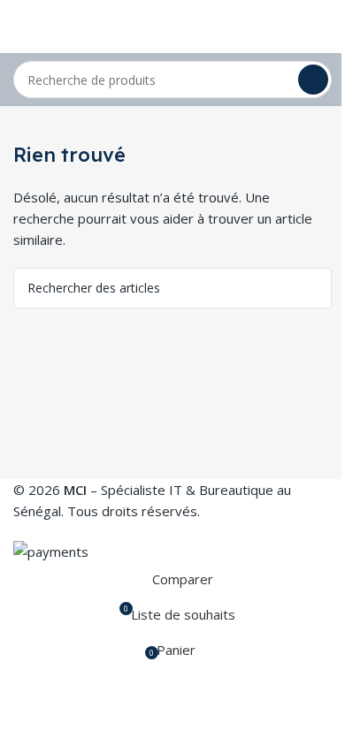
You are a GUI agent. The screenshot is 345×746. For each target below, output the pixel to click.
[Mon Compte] (325, 26)
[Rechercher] (313, 80)
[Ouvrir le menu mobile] (20, 26)
